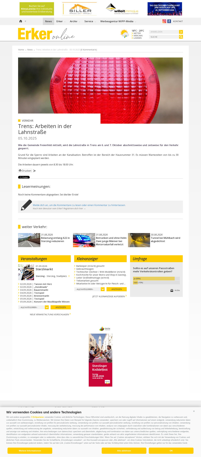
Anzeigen (61, 307)
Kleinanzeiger (87, 258)
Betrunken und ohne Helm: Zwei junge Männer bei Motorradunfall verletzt (111, 241)
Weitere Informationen (30, 451)
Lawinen (138, 38)
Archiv (73, 21)
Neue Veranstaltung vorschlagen (49, 314)
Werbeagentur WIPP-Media (116, 21)
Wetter (137, 33)
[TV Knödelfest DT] (100, 385)
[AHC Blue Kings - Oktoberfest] (169, 8)
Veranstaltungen (34, 258)
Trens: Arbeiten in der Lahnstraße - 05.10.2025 (66, 49)
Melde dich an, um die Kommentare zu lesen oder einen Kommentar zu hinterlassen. (79, 205)
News (48, 21)
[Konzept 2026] (126, 8)
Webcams (138, 36)
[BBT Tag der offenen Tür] (41, 8)
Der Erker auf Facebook (169, 21)
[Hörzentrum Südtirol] (83, 8)
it (25, 21)
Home (20, 21)
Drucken (26, 170)
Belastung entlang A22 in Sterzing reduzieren (55, 239)
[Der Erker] (35, 34)
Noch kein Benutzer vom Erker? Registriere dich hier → (59, 208)
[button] (194, 411)
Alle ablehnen (124, 451)
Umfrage (140, 258)
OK (171, 451)
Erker (59, 21)
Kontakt (178, 21)
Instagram (164, 21)
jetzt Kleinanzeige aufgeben (108, 296)
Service (88, 21)
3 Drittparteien (37, 417)
